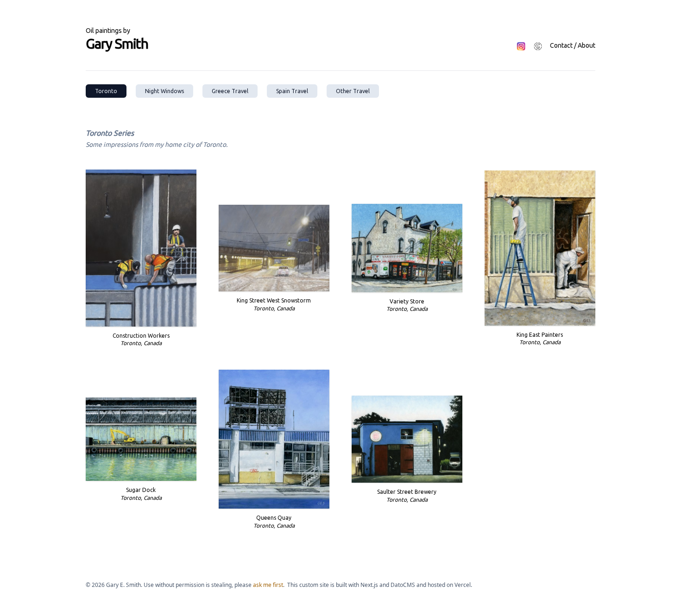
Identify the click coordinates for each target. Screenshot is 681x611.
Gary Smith (117, 43)
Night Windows (164, 91)
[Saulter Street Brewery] (407, 439)
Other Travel (353, 91)
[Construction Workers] (141, 248)
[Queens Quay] (274, 439)
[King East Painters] (540, 247)
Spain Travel (292, 91)
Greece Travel (230, 91)
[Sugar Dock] (141, 439)
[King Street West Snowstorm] (274, 248)
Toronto (106, 91)
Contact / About (572, 45)
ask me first (268, 585)
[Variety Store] (407, 248)
